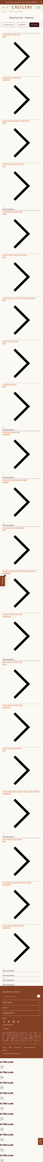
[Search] (7, 7)
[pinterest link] (8, 1021)
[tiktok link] (18, 1021)
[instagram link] (13, 1021)
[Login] (37, 7)
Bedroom (22, 25)
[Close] (2, 1067)
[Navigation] (3, 7)
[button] (39, 7)
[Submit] (38, 996)
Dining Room (8, 25)
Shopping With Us (8, 1013)
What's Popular (7, 1002)
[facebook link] (4, 1021)
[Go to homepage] (22, 7)
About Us (5, 1008)
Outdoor (34, 25)
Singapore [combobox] (6, 1028)
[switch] (3, 206)
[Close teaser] (5, 576)
